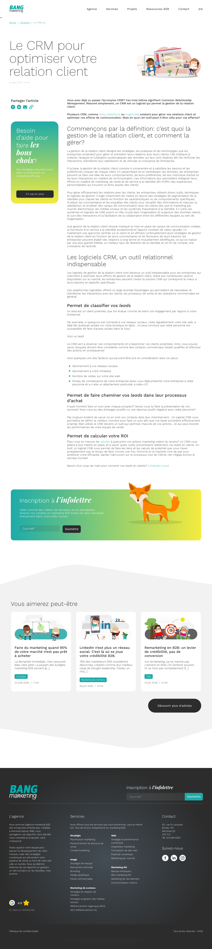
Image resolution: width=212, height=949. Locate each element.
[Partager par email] (25, 107)
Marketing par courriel (123, 858)
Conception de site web (124, 850)
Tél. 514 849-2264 (171, 837)
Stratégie (25, 22)
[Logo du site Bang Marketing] (16, 9)
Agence (92, 9)
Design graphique (79, 875)
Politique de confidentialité (23, 931)
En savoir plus (35, 193)
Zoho (102, 114)
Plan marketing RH (121, 875)
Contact (183, 9)
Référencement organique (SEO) (87, 906)
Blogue (12, 22)
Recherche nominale (81, 867)
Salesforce (113, 114)
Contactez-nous (158, 465)
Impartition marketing (123, 846)
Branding (75, 871)
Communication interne (124, 882)
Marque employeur (121, 871)
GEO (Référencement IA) (83, 910)
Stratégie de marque (81, 863)
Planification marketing (82, 839)
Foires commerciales (81, 878)
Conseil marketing (80, 850)
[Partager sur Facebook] (13, 107)
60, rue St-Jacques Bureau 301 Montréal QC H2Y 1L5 (172, 829)
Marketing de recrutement (125, 878)
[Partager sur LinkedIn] (19, 107)
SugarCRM (131, 114)
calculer (105, 441)
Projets (132, 9)
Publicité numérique (122, 854)
